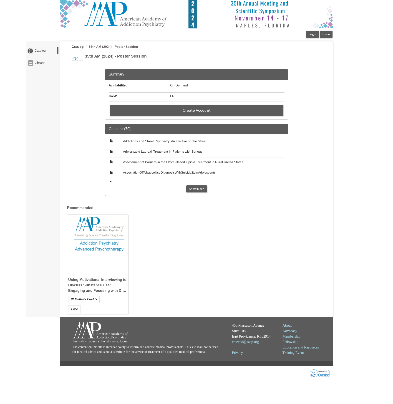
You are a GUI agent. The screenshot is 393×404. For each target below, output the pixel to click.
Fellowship (290, 342)
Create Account (197, 110)
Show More (196, 189)
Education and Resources (300, 347)
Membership (291, 336)
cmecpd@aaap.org (245, 342)
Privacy (237, 353)
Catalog (78, 46)
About (287, 325)
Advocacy (289, 331)
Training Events (293, 353)
